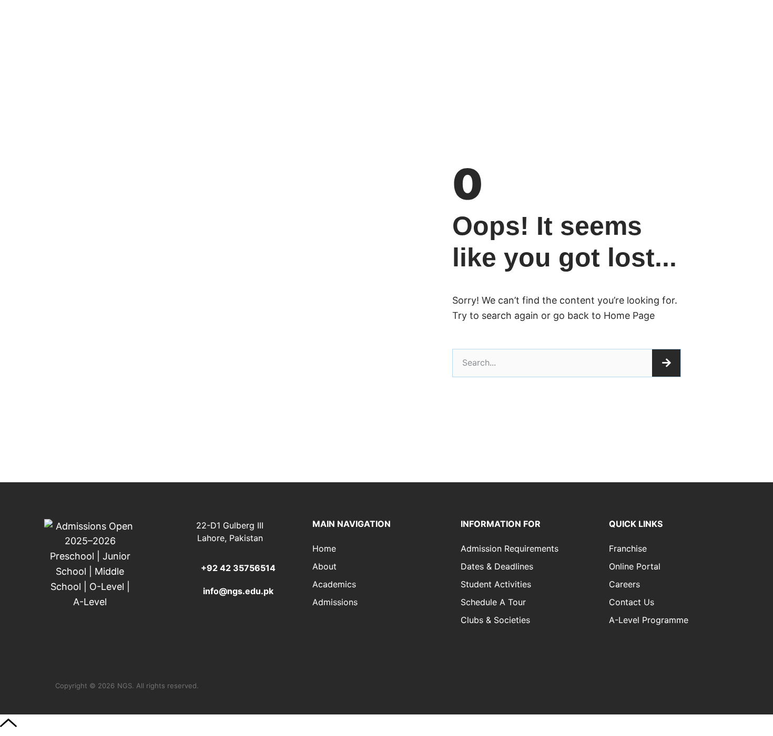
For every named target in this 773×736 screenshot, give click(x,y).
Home (324, 548)
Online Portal (634, 566)
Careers (624, 584)
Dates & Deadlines (497, 566)
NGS (124, 685)
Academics (334, 584)
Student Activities (496, 584)
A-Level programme (648, 620)
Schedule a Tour (493, 602)
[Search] (666, 363)
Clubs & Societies (495, 620)
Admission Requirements (509, 548)
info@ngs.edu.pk (238, 591)
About (324, 566)
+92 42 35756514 (238, 568)
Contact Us (631, 602)
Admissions (335, 602)
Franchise (628, 548)
